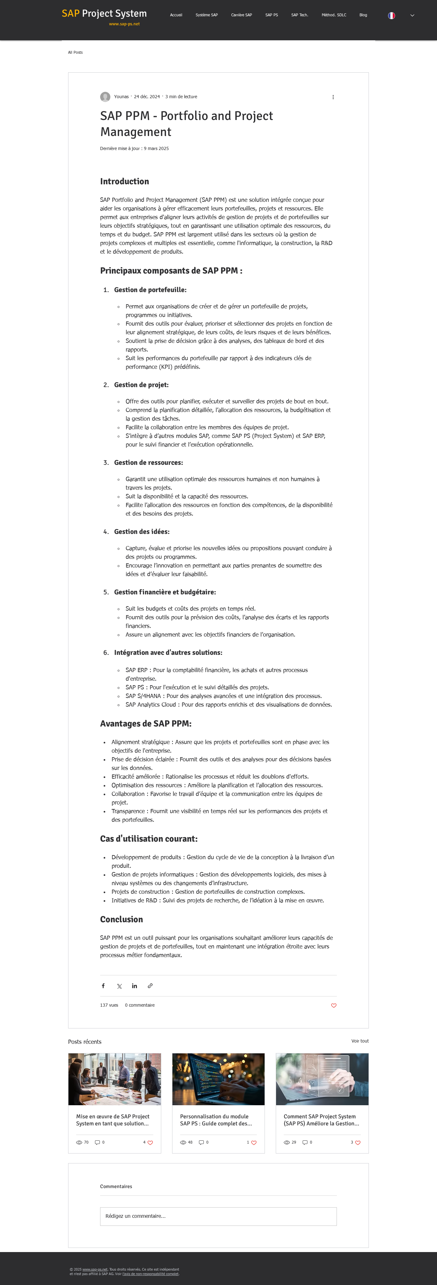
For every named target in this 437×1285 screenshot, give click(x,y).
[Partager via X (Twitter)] (119, 986)
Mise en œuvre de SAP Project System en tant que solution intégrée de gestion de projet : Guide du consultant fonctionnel (113, 1120)
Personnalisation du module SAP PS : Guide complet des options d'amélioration (214, 1120)
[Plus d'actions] (333, 97)
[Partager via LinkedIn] (134, 986)
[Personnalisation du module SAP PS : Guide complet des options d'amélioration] (218, 1079)
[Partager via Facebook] (103, 986)
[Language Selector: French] (401, 15)
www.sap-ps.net (124, 24)
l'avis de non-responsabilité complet (151, 1274)
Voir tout (360, 1041)
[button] (242, 15)
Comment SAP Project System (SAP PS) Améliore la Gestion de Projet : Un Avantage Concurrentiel (320, 1120)
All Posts (75, 53)
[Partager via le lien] (150, 986)
